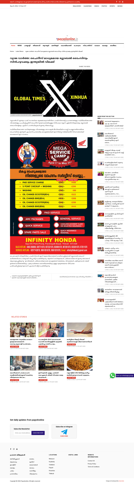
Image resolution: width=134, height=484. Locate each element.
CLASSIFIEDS (87, 6)
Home (13, 45)
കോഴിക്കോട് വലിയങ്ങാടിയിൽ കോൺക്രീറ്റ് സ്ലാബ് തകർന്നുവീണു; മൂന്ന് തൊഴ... (112, 138)
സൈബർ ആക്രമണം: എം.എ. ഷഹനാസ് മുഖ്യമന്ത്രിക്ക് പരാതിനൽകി (114, 124)
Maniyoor (52, 459)
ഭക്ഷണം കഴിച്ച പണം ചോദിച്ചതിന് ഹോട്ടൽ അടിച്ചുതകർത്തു (112, 251)
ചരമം (12, 471)
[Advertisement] (67, 22)
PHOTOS (104, 6)
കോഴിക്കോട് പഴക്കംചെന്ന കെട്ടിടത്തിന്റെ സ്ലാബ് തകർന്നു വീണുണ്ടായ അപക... (21, 375)
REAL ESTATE (77, 6)
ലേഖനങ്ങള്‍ (33, 465)
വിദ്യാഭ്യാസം (33, 474)
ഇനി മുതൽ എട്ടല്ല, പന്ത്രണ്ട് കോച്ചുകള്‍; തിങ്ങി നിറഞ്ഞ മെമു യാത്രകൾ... (50, 375)
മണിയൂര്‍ (55, 46)
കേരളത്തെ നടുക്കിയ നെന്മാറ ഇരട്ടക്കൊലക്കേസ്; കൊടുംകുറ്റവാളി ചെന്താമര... (21, 342)
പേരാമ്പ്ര (77, 46)
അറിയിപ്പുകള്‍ (15, 459)
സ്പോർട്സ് (87, 46)
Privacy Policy (92, 464)
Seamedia (121, 481)
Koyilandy (52, 462)
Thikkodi (51, 473)
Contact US (91, 461)
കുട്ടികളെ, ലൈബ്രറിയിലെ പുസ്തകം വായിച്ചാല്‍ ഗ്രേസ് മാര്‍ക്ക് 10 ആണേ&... (114, 204)
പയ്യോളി (27, 46)
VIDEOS (96, 6)
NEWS (20, 46)
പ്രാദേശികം (14, 474)
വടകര (97, 46)
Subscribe (64, 436)
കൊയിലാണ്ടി (66, 46)
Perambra (52, 470)
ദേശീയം (113, 46)
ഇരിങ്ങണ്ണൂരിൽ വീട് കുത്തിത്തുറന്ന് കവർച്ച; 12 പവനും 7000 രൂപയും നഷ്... (114, 238)
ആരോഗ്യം (13, 462)
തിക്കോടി (36, 46)
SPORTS (112, 6)
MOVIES (120, 6)
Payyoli (51, 467)
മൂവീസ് (31, 462)
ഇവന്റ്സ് (13, 465)
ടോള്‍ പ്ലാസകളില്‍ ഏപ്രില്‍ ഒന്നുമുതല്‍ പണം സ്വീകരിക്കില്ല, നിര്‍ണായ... (114, 226)
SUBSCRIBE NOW (38, 433)
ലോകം (31, 468)
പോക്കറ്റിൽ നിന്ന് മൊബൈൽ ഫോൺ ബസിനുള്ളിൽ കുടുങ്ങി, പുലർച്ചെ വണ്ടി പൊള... (50, 342)
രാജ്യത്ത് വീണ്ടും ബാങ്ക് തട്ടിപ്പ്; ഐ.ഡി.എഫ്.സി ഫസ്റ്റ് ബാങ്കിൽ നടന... (114, 153)
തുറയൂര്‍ (46, 46)
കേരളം (105, 46)
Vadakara (52, 465)
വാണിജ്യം (32, 471)
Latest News (19, 51)
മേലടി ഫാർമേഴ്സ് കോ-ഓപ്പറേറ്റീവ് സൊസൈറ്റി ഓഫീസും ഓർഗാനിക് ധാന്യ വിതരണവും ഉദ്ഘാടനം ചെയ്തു (45, 2)
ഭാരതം (31, 459)
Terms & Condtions (93, 467)
